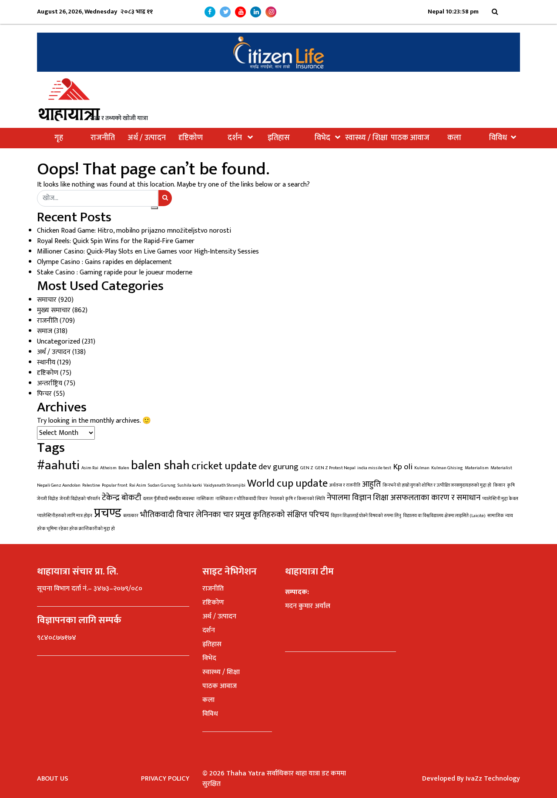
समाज (44, 331)
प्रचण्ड (107, 513)
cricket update (224, 466)
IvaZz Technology (493, 779)
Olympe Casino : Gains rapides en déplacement (104, 262)
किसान (499, 485)
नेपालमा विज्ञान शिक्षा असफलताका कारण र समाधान (403, 497)
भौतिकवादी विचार (167, 514)
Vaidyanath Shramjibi (224, 485)
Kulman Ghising (447, 468)
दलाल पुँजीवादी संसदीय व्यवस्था (169, 499)
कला (454, 137)
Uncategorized (58, 341)
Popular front (115, 485)
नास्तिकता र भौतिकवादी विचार (241, 499)
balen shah (160, 465)
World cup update (287, 483)
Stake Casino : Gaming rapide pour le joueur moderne (114, 272)
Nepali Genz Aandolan (59, 485)
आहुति (371, 484)
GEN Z (306, 468)
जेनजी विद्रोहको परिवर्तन (80, 499)
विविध (498, 137)
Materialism (477, 468)
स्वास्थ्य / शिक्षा (366, 137)
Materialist (501, 468)
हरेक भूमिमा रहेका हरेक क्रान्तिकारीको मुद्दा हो (76, 529)
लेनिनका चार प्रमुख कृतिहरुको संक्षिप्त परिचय (262, 514)
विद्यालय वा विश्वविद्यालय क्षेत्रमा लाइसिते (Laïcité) (444, 516)
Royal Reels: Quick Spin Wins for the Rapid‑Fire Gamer (116, 241)
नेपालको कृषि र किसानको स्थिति (297, 499)
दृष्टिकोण (190, 137)
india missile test (374, 468)
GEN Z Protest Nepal (335, 468)
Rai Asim (137, 485)
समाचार (47, 300)
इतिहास (279, 137)
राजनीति (103, 137)
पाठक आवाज (410, 137)
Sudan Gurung (162, 485)
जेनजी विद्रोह (47, 499)
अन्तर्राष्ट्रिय (49, 383)
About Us (52, 779)
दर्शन (235, 137)
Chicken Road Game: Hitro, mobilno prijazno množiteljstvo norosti (134, 231)
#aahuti (58, 465)
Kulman (421, 468)
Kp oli (403, 467)
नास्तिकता (205, 499)
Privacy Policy (165, 779)
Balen (123, 468)
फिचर (44, 394)
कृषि (511, 485)
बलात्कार (130, 516)
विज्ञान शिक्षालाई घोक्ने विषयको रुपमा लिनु (366, 516)
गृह (58, 137)
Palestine (91, 485)
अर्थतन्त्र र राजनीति (344, 485)
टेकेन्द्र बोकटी (121, 497)
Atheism (108, 468)
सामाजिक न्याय (500, 516)
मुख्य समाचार (53, 310)
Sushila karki (190, 485)
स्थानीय (46, 362)
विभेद (322, 137)
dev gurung (278, 467)
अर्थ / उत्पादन (147, 137)
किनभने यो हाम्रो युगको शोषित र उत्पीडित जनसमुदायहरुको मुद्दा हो (437, 485)
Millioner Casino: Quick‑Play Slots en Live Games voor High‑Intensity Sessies (148, 251)
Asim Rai (89, 468)
